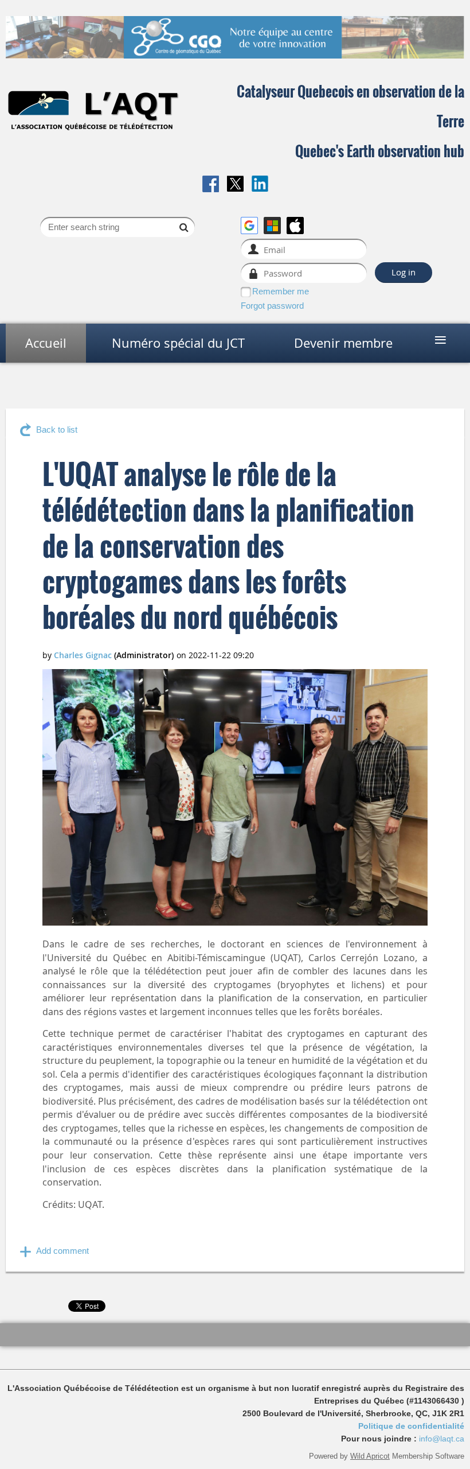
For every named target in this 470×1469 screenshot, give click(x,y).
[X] (235, 184)
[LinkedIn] (260, 184)
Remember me (280, 291)
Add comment (62, 1251)
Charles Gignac (83, 655)
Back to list (56, 429)
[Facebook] (210, 184)
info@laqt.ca (441, 1438)
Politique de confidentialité (411, 1426)
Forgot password (272, 305)
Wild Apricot (370, 1456)
